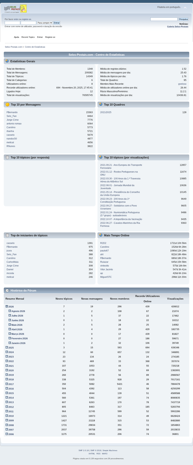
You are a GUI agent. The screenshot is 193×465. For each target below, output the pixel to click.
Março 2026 (17, 334)
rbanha (10, 131)
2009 (11, 420)
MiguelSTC (106, 277)
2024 (11, 352)
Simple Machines (110, 450)
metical (10, 142)
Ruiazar (104, 262)
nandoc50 (12, 138)
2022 (11, 361)
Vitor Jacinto (106, 269)
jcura (9, 250)
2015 (11, 393)
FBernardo (12, 112)
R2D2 (103, 243)
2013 (11, 402)
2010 (11, 416)
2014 (11, 398)
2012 (11, 407)
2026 (11, 306)
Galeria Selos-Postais (177, 26)
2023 (11, 356)
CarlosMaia (12, 262)
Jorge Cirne (13, 120)
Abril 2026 (16, 329)
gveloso (182, 84)
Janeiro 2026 (18, 343)
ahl (101, 254)
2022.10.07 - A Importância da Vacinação (121, 219)
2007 (11, 429)
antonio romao (14, 123)
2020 (11, 370)
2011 (11, 411)
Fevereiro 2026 (19, 338)
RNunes (11, 146)
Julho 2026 (17, 315)
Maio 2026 (16, 325)
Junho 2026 (17, 320)
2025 (11, 347)
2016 (11, 388)
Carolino (11, 127)
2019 (11, 375)
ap (101, 273)
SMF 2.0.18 (84, 450)
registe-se (26, 19)
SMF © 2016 (95, 450)
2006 (11, 434)
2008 (11, 425)
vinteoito (104, 265)
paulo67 (104, 250)
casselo (11, 135)
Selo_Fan (12, 116)
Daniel (10, 269)
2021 (11, 366)
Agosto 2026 (18, 311)
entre (16, 19)
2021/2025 (105, 112)
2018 (11, 379)
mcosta (10, 273)
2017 (11, 384)
